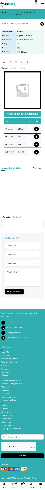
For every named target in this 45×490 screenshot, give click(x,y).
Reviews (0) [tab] (17, 217)
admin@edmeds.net (14, 333)
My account (5, 355)
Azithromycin (6, 394)
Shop (4, 487)
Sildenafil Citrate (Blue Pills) (11, 384)
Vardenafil (5, 387)
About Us (5, 352)
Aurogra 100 (6, 419)
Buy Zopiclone (6, 425)
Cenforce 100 (6, 412)
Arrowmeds (5, 372)
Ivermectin (5, 390)
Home (5, 12)
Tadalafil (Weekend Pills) (10, 380)
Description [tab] (7, 217)
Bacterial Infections (8, 397)
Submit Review (15, 292)
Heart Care (13, 12)
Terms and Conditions (9, 362)
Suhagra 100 (6, 422)
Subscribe (22, 456)
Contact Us (5, 365)
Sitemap (4, 369)
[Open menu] (42, 4)
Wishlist (13, 485)
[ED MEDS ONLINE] (8, 4)
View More (37, 168)
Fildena (4, 405)
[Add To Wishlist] (42, 24)
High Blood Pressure (26, 12)
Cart (22, 485)
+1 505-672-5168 (13, 323)
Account (31, 487)
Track (41, 487)
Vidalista (4, 409)
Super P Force (6, 415)
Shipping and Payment (9, 359)
